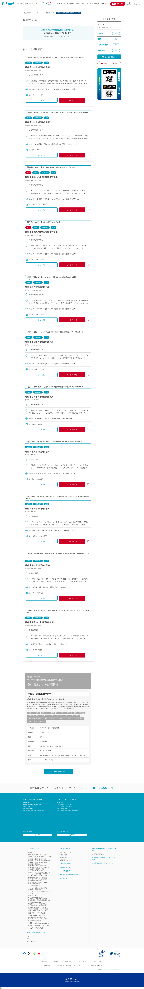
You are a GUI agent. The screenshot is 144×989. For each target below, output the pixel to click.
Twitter (29, 953)
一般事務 (38, 880)
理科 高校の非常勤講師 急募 (37, 67)
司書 (43, 869)
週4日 (34, 910)
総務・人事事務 (42, 882)
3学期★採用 (45, 910)
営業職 (38, 884)
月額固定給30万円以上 (34, 899)
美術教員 (46, 867)
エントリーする (72, 100)
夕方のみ (40, 927)
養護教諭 (37, 864)
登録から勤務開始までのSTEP (37, 932)
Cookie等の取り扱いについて (98, 965)
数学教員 (30, 860)
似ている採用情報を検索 (58, 771)
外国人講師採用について (99, 854)
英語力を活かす (32, 905)
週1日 (44, 925)
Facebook (24, 953)
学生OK (42, 909)
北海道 (45, 855)
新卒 (52, 715)
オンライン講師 (42, 875)
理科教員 (44, 713)
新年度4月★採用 (33, 715)
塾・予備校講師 (32, 875)
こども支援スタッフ (34, 885)
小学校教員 (43, 865)
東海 (33, 855)
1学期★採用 (31, 912)
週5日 (68, 713)
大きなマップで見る (28, 831)
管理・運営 (31, 884)
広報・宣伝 (31, 880)
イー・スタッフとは (59, 4)
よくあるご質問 (94, 4)
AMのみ (30, 907)
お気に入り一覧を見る (110, 63)
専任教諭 (30, 888)
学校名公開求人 (32, 915)
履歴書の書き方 (64, 857)
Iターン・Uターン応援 (72, 715)
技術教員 (30, 864)
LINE (34, 953)
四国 (46, 856)
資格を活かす (42, 905)
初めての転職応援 (78, 713)
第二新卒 (59, 715)
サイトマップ (82, 961)
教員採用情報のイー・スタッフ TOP (29, 13)
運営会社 (44, 961)
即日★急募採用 (41, 914)
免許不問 (43, 928)
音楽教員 (39, 867)
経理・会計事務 (32, 882)
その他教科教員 (45, 860)
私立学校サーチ (65, 878)
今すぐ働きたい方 (33, 848)
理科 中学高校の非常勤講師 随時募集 (41, 177)
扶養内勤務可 (79, 718)
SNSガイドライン (97, 961)
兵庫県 (36, 172)
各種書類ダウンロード (66, 860)
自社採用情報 (32, 900)
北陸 (50, 856)
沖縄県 (30, 856)
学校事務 (30, 862)
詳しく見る (41, 100)
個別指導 (38, 874)
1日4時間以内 (37, 925)
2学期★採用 (31, 914)
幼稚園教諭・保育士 (34, 877)
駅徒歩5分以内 (43, 904)
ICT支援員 (31, 869)
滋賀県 (29, 447)
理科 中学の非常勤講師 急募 (37, 565)
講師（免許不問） (33, 865)
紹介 (39, 915)
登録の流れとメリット (30, 4)
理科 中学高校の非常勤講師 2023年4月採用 (45, 699)
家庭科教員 (44, 862)
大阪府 (29, 62)
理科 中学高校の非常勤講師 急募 (39, 342)
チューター (31, 874)
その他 (43, 891)
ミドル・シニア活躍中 (65, 718)
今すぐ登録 (119, 4)
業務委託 (45, 899)
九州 (41, 855)
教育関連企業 (32, 895)
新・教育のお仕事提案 (73, 4)
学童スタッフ (32, 872)
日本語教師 (44, 877)
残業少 (30, 721)
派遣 (46, 62)
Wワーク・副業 (40, 721)
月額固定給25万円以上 (43, 900)
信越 (38, 856)
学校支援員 (44, 879)
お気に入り (85, 4)
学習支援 (47, 872)
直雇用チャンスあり (34, 928)
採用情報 (20, 4)
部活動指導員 (41, 870)
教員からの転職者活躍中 (35, 897)
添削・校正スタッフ (34, 879)
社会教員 (37, 859)
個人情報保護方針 (46, 965)
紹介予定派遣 (32, 917)
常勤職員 (30, 890)
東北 (34, 856)
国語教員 (37, 860)
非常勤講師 (38, 62)
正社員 (48, 891)
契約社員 (30, 893)
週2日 (48, 925)
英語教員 (30, 859)
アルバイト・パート (34, 891)
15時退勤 (36, 907)
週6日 (47, 909)
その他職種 (40, 872)
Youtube (39, 953)
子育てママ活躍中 (50, 718)
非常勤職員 (38, 890)
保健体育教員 (32, 867)
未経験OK (44, 715)
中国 (42, 856)
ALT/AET (45, 874)
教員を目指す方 (65, 848)
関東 (29, 855)
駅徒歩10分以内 (32, 904)
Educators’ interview (66, 863)
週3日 (39, 910)
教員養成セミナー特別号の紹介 (70, 874)
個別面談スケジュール (67, 867)
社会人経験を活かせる (35, 718)
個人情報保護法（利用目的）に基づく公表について (70, 965)
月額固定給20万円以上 (34, 902)
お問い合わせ (104, 4)
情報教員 (37, 862)
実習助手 (38, 869)
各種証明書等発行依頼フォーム (102, 863)
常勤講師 (37, 888)
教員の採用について (65, 852)
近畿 (30, 713)
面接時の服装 (63, 855)
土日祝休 (43, 907)
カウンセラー (32, 870)
